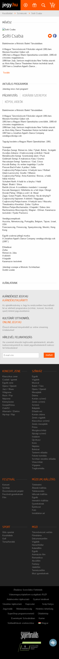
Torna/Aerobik (8, 542)
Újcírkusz (36, 440)
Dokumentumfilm (39, 538)
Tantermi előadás (40, 452)
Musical (35, 383)
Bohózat (35, 449)
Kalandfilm (37, 548)
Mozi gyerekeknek (40, 573)
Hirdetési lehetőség (44, 609)
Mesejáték (36, 392)
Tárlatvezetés (38, 491)
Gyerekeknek (38, 504)
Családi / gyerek (9, 379)
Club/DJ (6, 408)
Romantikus (37, 557)
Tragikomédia (38, 468)
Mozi (35, 527)
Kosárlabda (7, 535)
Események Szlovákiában (23, 618)
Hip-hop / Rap (8, 414)
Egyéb (35, 376)
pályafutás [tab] (10, 95)
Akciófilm (36, 561)
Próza (34, 427)
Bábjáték (36, 408)
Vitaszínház (37, 462)
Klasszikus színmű (40, 421)
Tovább (6, 72)
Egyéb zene (7, 383)
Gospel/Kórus (8, 405)
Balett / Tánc (38, 386)
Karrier (42, 618)
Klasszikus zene (9, 376)
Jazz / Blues (8, 389)
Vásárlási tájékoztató (12, 604)
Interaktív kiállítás (40, 500)
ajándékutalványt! (15, 300)
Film (4, 497)
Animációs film (38, 554)
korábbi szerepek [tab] (34, 95)
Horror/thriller (38, 545)
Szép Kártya (47, 604)
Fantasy (35, 564)
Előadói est (37, 411)
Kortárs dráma (38, 414)
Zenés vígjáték (38, 418)
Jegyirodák (8, 609)
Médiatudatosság (24, 609)
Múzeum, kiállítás (43, 479)
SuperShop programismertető (21, 613)
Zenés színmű (38, 402)
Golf (4, 538)
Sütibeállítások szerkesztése (21, 623)
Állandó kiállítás (39, 488)
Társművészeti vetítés (42, 532)
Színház (37, 371)
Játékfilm (36, 567)
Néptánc (35, 446)
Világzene (6, 392)
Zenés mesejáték (40, 424)
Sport (6, 527)
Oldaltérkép (43, 613)
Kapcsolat (30, 604)
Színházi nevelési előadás (44, 459)
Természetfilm (38, 570)
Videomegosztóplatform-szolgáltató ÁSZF (28, 594)
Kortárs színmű (39, 398)
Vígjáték (35, 379)
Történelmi (37, 485)
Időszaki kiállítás (39, 494)
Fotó (34, 510)
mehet (49, 355)
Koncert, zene (11, 371)
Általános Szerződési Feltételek (28, 590)
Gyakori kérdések (41, 599)
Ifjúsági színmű (39, 433)
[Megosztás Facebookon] (55, 36)
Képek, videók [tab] (14, 102)
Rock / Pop (7, 395)
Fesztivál (8, 479)
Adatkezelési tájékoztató (18, 599)
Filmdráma (37, 535)
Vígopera (36, 465)
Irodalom (36, 437)
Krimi (34, 443)
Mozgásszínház (39, 430)
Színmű (35, 405)
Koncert (5, 485)
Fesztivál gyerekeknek (12, 494)
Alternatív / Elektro (11, 411)
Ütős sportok (8, 532)
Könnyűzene (8, 402)
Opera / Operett (9, 386)
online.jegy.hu (12, 322)
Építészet (36, 507)
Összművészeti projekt (12, 491)
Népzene (6, 398)
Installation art (38, 513)
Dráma (35, 395)
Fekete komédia (39, 456)
